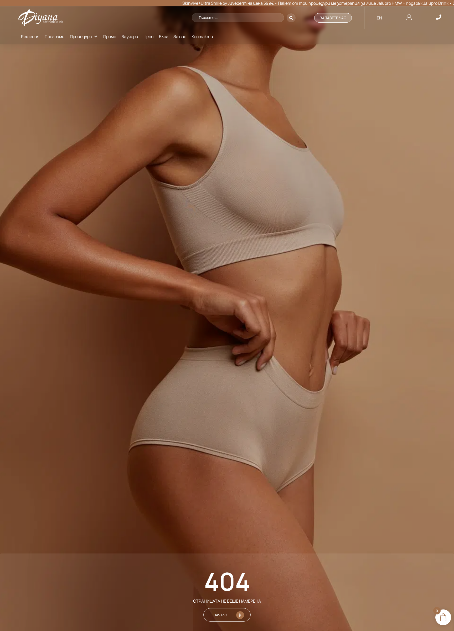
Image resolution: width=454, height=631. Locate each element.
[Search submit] (291, 17)
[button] (84, 36)
